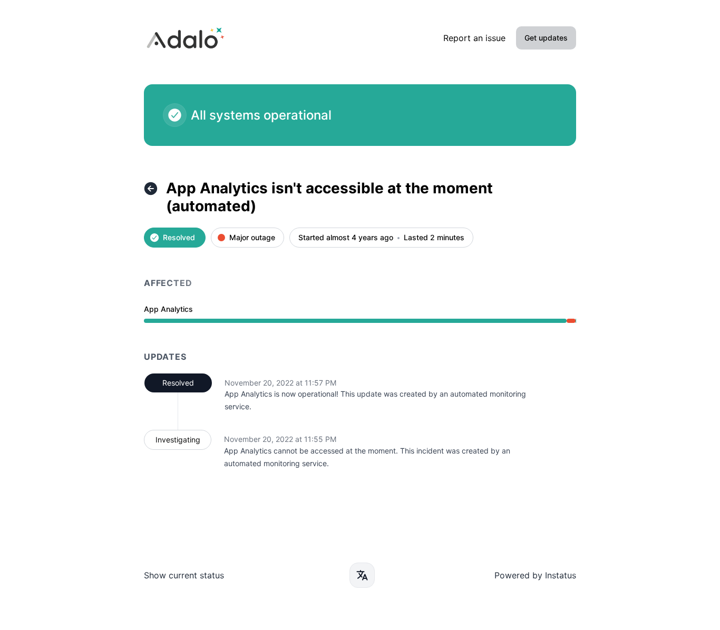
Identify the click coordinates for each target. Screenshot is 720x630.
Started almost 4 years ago (345, 238)
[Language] (362, 575)
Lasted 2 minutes (434, 238)
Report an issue (474, 38)
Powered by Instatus (535, 575)
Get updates (546, 37)
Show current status (184, 575)
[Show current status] (151, 189)
